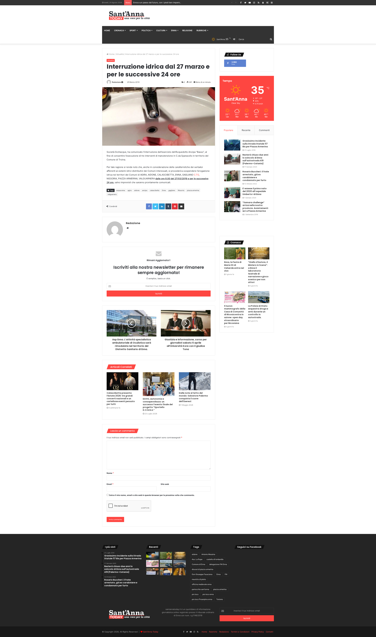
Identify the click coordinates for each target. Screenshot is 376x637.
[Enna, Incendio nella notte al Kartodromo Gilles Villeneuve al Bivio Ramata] (152, 555)
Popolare (228, 130)
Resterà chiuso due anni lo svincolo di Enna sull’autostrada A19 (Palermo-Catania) (255, 159)
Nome (110, 473)
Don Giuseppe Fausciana (202, 574)
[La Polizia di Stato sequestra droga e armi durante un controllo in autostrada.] (258, 297)
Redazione (116, 82)
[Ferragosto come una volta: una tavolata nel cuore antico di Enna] (179, 571)
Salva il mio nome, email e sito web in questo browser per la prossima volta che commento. (152, 495)
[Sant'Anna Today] (129, 15)
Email (110, 484)
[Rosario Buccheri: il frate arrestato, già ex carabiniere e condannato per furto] (232, 175)
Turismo (219, 599)
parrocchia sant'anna (200, 589)
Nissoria (181, 190)
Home (107, 30)
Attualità (120, 54)
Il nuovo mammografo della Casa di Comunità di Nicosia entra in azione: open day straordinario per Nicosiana (234, 314)
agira (129, 190)
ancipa (144, 190)
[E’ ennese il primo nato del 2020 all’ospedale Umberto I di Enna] (232, 192)
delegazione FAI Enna (218, 564)
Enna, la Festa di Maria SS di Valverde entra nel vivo (234, 266)
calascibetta (154, 190)
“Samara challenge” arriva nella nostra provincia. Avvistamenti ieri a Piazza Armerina (255, 207)
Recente (246, 130)
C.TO (196, 174)
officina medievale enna (202, 584)
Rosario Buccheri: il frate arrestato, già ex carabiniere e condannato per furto (255, 176)
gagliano (171, 190)
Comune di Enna (198, 564)
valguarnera (112, 194)
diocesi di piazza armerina (202, 569)
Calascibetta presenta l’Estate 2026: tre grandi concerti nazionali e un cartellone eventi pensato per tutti (121, 398)
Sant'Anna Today (150, 632)
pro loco (195, 594)
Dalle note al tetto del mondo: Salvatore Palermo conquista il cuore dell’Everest (193, 397)
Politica (146, 30)
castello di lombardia (215, 559)
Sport (133, 30)
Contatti (269, 632)
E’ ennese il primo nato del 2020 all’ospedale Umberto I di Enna (254, 191)
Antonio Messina (208, 554)
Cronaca (119, 30)
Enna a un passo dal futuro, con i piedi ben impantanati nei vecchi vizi (165, 2)
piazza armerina (193, 190)
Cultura (160, 30)
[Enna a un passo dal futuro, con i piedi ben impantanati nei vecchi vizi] (179, 563)
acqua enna (120, 190)
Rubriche (201, 30)
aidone (136, 190)
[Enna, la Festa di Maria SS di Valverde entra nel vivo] (234, 253)
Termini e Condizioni (240, 632)
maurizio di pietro (199, 579)
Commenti (264, 130)
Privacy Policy (257, 632)
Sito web (165, 484)
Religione (187, 30)
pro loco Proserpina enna (202, 599)
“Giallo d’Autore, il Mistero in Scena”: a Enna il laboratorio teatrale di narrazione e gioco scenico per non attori (258, 272)
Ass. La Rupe (197, 559)
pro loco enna (208, 594)
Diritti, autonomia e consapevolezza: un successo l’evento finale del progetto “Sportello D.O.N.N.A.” (158, 404)
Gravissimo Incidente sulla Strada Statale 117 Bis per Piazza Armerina (255, 143)
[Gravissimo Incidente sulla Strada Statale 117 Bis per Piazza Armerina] (232, 145)
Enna (174, 30)
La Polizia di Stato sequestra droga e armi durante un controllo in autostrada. (258, 311)
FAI (226, 574)
